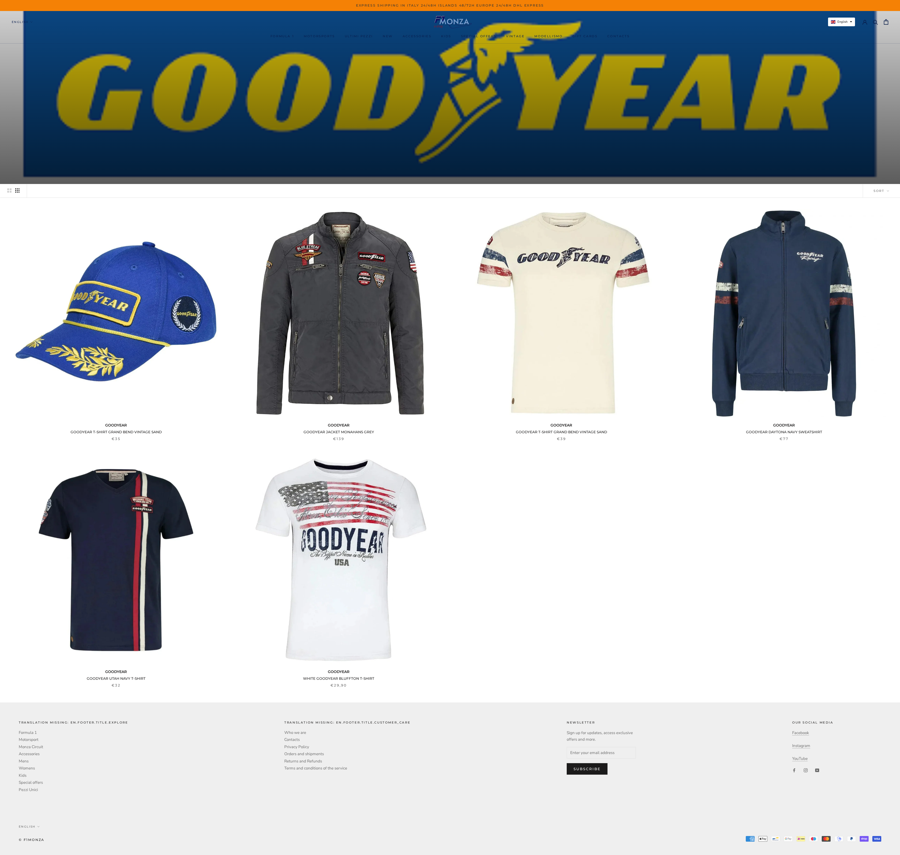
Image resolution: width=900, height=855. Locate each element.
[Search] (875, 21)
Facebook (800, 733)
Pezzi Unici (28, 789)
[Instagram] (806, 770)
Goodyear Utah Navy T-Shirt (116, 678)
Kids (446, 36)
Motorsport (28, 739)
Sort (880, 191)
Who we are (295, 732)
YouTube (800, 758)
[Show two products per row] (9, 190)
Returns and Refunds (303, 761)
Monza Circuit (31, 747)
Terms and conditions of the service (315, 768)
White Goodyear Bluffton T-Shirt (338, 678)
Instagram (801, 745)
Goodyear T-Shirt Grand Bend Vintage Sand (116, 432)
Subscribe (587, 769)
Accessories (417, 36)
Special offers (478, 36)
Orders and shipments (304, 754)
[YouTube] (817, 770)
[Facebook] (794, 770)
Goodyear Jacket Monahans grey (339, 432)
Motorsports (319, 36)
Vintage (515, 36)
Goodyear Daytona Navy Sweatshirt (784, 432)
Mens (24, 761)
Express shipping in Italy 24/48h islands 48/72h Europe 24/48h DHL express (450, 5)
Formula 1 (282, 36)
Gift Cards (584, 36)
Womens (27, 768)
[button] (841, 22)
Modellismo (548, 36)
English (20, 22)
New (388, 36)
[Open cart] (886, 22)
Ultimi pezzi (359, 36)
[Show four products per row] (17, 190)
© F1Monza (31, 840)
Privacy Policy (296, 747)
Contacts (618, 36)
